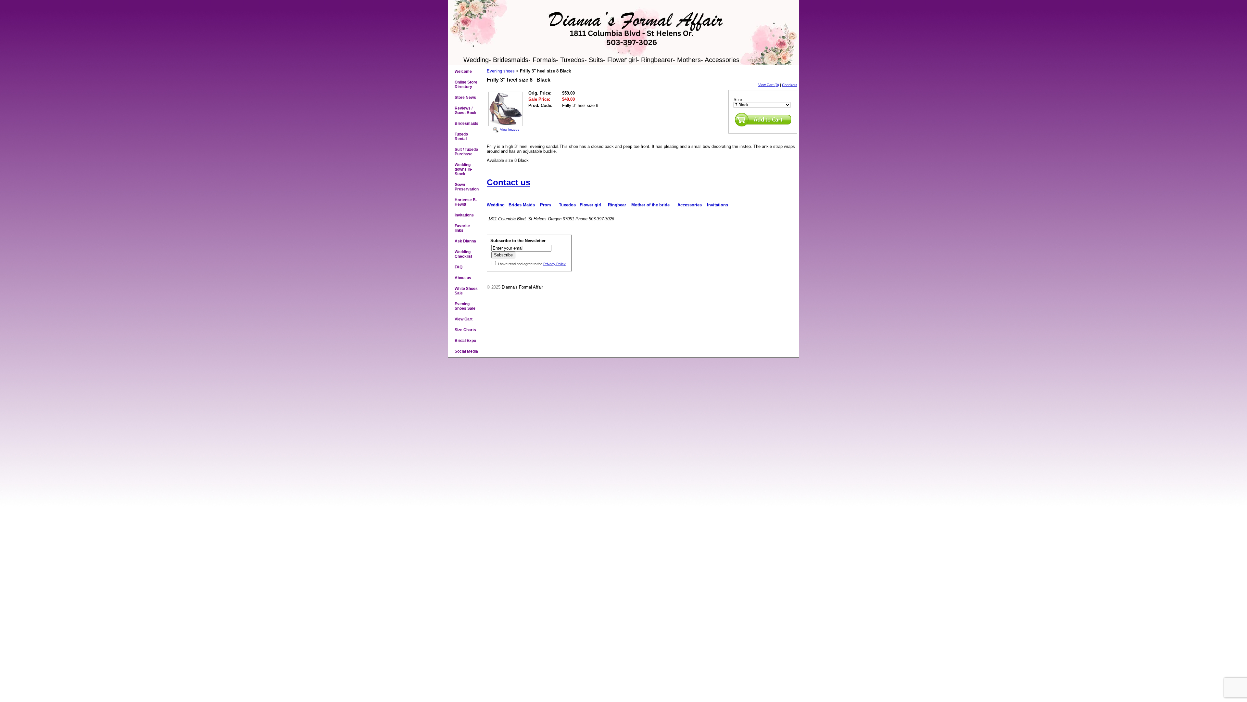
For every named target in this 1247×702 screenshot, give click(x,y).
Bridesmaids (466, 123)
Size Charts (465, 330)
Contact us (508, 182)
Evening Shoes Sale (465, 306)
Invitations (464, 215)
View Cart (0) (768, 85)
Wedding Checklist (463, 254)
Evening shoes (501, 71)
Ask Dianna (465, 241)
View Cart (463, 319)
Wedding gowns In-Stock (463, 169)
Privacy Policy (554, 264)
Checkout (789, 85)
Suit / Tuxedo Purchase (466, 151)
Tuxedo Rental (461, 136)
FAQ (458, 267)
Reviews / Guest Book (465, 110)
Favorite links (462, 228)
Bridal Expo (465, 340)
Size (738, 99)
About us (463, 278)
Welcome (463, 71)
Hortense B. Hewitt (466, 202)
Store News (465, 97)
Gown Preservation (467, 186)
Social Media (466, 351)
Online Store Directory (466, 84)
